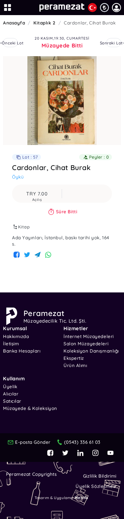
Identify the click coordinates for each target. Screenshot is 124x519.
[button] (116, 7)
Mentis (81, 497)
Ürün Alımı (75, 365)
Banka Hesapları (21, 351)
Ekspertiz (74, 358)
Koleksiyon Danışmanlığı (91, 351)
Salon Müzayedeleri (86, 344)
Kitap (24, 227)
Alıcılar (10, 394)
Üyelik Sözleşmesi (96, 486)
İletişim (11, 344)
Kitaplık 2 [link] (44, 23)
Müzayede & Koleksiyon (30, 408)
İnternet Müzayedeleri (89, 336)
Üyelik (10, 386)
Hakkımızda (16, 336)
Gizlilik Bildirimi (99, 476)
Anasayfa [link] (14, 23)
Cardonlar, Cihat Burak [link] (90, 23)
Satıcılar (12, 401)
